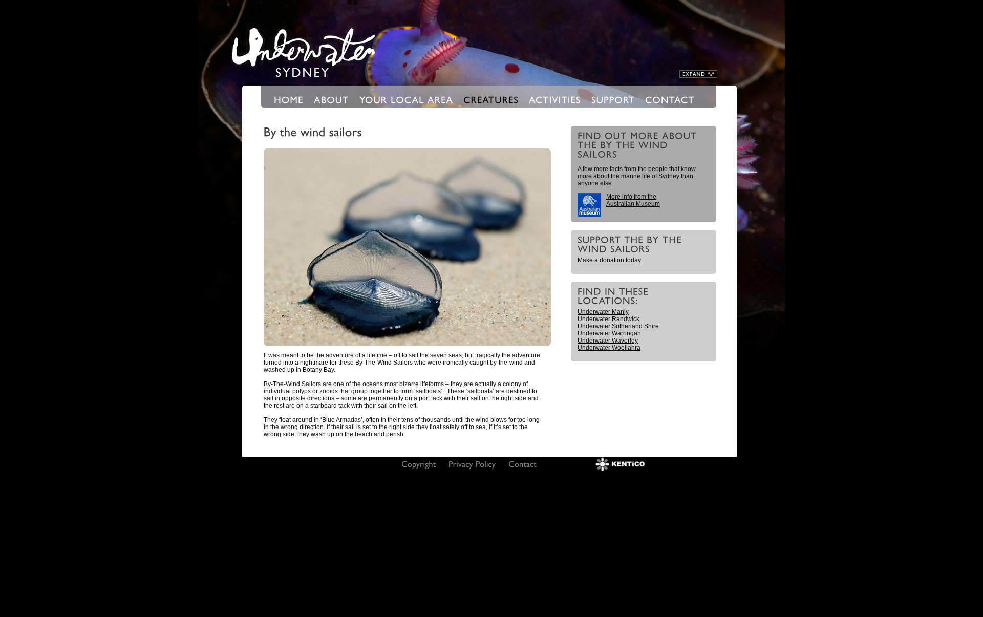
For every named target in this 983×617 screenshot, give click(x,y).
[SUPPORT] (613, 99)
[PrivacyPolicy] (472, 463)
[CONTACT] (670, 99)
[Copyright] (418, 463)
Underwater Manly (603, 311)
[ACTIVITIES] (555, 99)
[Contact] (522, 463)
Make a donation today (609, 260)
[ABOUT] (331, 99)
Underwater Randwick (608, 319)
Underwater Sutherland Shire (618, 326)
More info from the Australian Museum (633, 200)
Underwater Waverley (608, 340)
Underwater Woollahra (609, 347)
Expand (698, 74)
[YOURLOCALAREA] (406, 99)
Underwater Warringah (609, 333)
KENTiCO (620, 464)
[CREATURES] (491, 99)
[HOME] (289, 99)
